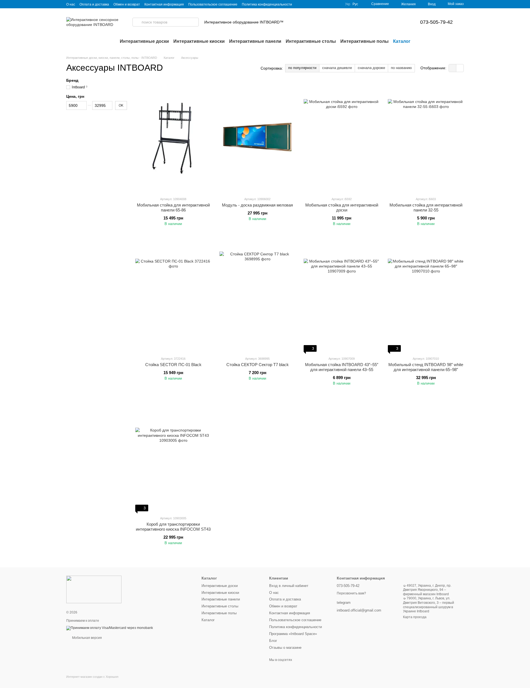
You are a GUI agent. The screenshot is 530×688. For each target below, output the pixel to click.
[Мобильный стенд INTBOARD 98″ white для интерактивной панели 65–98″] (426, 297)
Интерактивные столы (311, 41)
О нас (70, 4)
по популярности (302, 68)
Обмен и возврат (126, 4)
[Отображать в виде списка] (459, 68)
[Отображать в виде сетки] (452, 68)
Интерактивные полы (364, 41)
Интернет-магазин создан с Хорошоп (92, 676)
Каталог (401, 41)
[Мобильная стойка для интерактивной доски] (342, 137)
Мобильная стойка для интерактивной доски (341, 207)
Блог (273, 641)
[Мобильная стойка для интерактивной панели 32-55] (426, 137)
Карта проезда (414, 617)
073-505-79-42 (436, 22)
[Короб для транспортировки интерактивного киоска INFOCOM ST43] (173, 456)
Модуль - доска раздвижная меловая (257, 205)
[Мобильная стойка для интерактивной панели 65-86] (173, 137)
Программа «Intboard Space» (293, 634)
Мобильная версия (86, 638)
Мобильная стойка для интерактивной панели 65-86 (173, 207)
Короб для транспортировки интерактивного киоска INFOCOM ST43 (173, 526)
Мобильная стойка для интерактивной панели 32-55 (425, 207)
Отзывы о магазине (285, 647)
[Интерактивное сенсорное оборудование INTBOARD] (93, 589)
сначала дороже (371, 68)
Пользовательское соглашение (212, 4)
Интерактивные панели (255, 41)
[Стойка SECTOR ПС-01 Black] (173, 297)
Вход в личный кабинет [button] (288, 586)
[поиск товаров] (136, 22)
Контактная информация (164, 4)
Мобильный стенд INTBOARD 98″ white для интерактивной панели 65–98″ (425, 367)
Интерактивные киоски (199, 41)
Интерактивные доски (144, 41)
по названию (401, 68)
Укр (347, 4)
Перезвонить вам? (351, 593)
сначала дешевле (337, 68)
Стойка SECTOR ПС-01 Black (173, 364)
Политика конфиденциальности (267, 4)
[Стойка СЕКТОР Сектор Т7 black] (257, 297)
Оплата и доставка (94, 4)
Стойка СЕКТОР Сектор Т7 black (257, 364)
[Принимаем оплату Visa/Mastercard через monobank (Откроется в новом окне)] (109, 628)
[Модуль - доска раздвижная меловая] (257, 137)
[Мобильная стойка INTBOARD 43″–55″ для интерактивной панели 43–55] (342, 297)
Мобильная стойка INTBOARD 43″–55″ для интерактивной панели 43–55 (341, 367)
